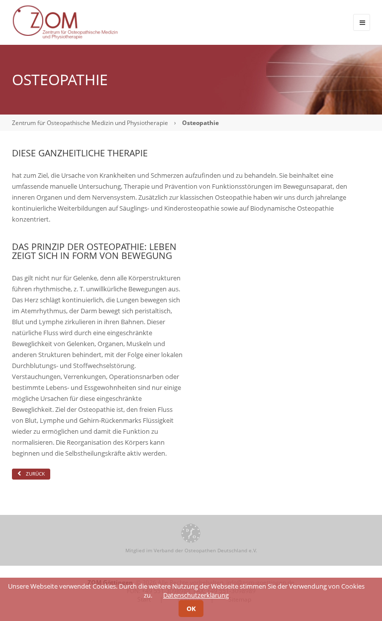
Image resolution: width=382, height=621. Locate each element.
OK (191, 608)
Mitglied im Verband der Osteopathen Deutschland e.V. (191, 550)
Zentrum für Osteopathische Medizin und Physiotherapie (90, 123)
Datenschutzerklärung (196, 595)
